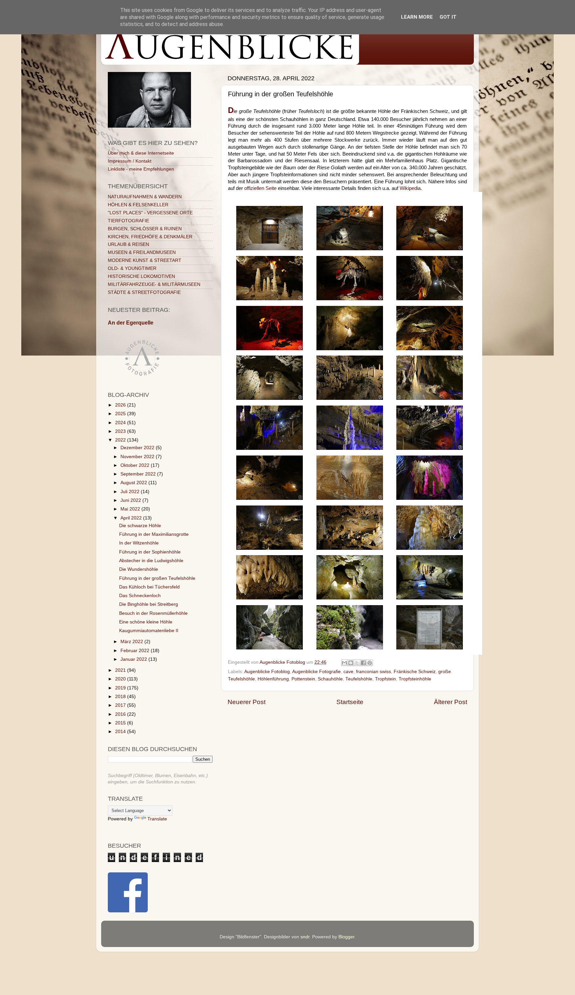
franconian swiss (373, 671)
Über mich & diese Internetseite (141, 153)
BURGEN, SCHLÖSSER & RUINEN (145, 228)
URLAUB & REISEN (128, 244)
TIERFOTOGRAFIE (128, 220)
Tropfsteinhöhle (415, 678)
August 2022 (134, 482)
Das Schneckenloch (140, 595)
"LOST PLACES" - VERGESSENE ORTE (150, 212)
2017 (121, 705)
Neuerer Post (247, 701)
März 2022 (132, 641)
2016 (121, 714)
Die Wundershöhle (138, 569)
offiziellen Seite (260, 188)
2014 (121, 731)
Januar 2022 (134, 659)
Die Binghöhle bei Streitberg (148, 604)
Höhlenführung (273, 678)
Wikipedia (410, 188)
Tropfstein (385, 678)
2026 (121, 405)
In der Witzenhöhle (139, 542)
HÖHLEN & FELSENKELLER (138, 204)
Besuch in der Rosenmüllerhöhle (153, 613)
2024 (121, 422)
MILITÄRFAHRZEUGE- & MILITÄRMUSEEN (154, 284)
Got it (448, 17)
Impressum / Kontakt (129, 161)
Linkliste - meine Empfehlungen (141, 169)
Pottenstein (303, 678)
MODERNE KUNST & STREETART (144, 260)
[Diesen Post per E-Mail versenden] (344, 662)
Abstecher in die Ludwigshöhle (151, 560)
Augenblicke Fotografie (316, 671)
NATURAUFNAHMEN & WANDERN (145, 196)
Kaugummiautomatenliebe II (148, 630)
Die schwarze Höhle (140, 525)
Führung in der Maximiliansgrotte (154, 534)
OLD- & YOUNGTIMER (132, 268)
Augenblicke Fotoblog (267, 671)
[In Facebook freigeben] (363, 662)
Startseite (349, 701)
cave (348, 671)
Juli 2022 (130, 491)
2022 (121, 440)
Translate (157, 818)
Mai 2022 (130, 508)
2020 (121, 678)
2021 (121, 670)
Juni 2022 (131, 500)
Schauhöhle (330, 678)
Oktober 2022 (135, 465)
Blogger (346, 936)
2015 (121, 722)
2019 (121, 687)
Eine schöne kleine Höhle (145, 621)
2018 (121, 696)
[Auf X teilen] (357, 662)
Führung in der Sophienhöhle (150, 551)
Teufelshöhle (358, 678)
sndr (304, 936)
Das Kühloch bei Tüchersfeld (149, 586)
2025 (121, 413)
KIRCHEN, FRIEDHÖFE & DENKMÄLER (150, 236)
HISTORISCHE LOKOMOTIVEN (141, 276)
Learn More (417, 17)
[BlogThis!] (350, 662)
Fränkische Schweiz (415, 671)
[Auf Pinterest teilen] (369, 662)
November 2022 (138, 456)
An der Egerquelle (130, 323)
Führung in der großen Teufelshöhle (157, 578)
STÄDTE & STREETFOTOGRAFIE (144, 292)
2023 (121, 431)
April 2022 (131, 517)
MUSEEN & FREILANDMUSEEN (142, 252)
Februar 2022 (135, 650)
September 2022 (138, 474)
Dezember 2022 (138, 447)
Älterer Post (450, 701)
